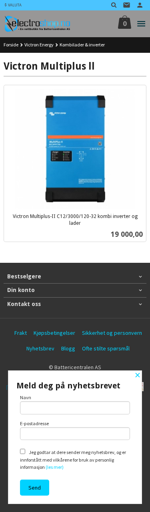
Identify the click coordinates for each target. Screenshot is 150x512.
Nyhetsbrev (40, 348)
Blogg (68, 348)
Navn (25, 397)
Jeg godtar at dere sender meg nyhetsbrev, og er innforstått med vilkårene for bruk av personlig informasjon (73, 459)
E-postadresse (34, 423)
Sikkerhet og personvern (112, 332)
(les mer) (55, 467)
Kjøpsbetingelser (54, 332)
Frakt (20, 332)
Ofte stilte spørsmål (106, 348)
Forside (11, 45)
